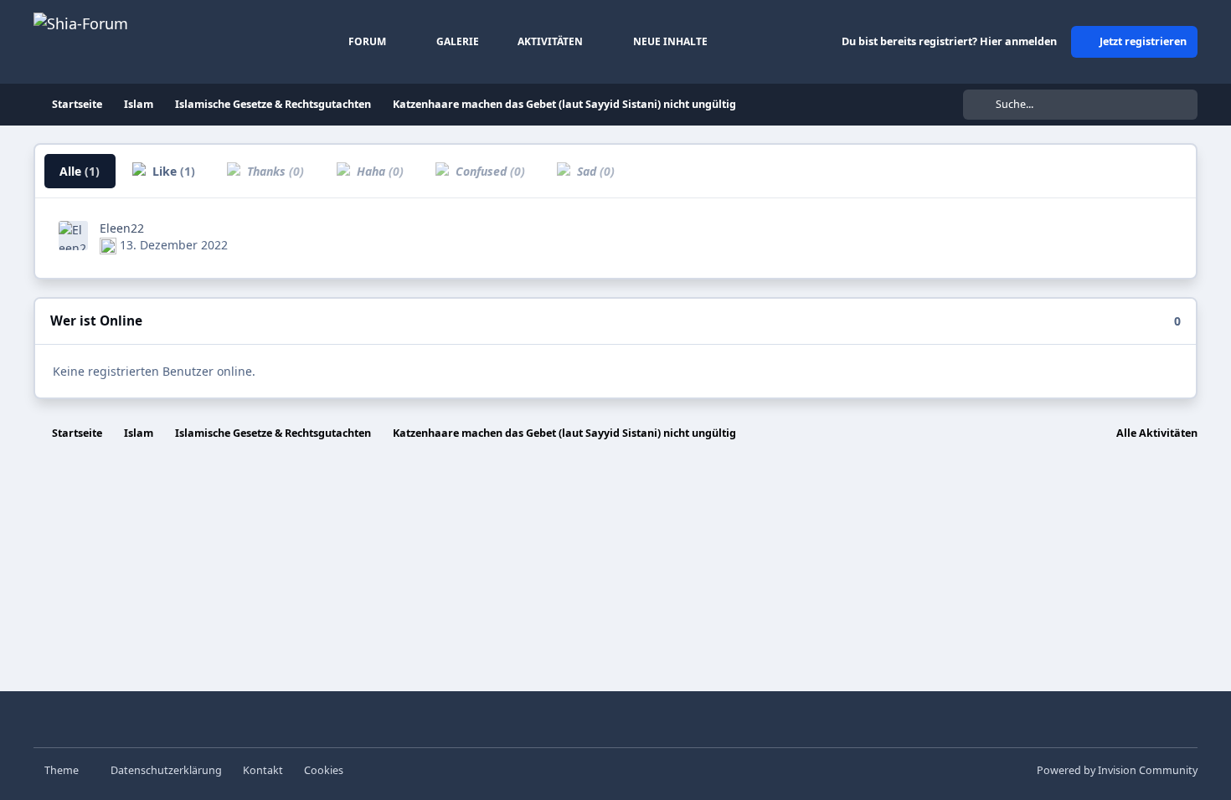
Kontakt (263, 770)
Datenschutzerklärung (166, 770)
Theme (62, 770)
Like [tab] (172, 171)
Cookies (323, 770)
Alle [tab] (79, 171)
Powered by (1117, 770)
